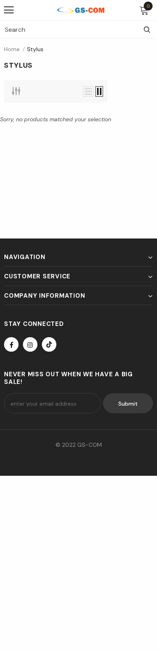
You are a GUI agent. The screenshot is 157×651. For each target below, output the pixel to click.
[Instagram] (30, 344)
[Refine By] (16, 91)
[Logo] (80, 10)
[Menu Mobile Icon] (9, 10)
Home (12, 49)
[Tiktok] (49, 344)
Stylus (35, 49)
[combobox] (68, 29)
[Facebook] (11, 344)
